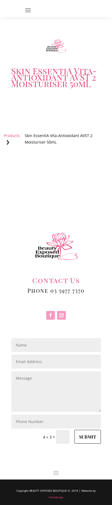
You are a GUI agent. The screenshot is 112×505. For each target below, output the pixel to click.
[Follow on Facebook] (50, 315)
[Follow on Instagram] (61, 315)
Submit (87, 437)
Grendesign (56, 497)
